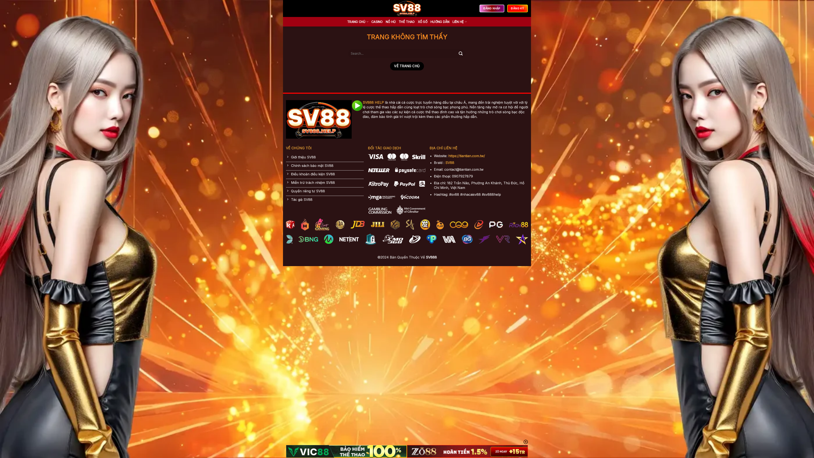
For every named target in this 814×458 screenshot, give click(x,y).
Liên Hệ (458, 22)
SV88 (449, 163)
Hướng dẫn (440, 22)
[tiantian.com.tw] (407, 8)
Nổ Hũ (391, 22)
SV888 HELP (373, 102)
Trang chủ (356, 22)
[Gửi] (460, 53)
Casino (377, 22)
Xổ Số (423, 22)
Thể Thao (407, 22)
